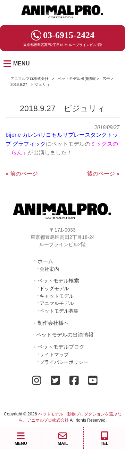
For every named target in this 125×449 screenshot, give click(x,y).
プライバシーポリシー (64, 362)
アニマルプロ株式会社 (29, 79)
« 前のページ (22, 174)
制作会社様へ (53, 323)
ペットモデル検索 (58, 281)
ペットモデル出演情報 (77, 79)
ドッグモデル (54, 288)
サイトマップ (54, 354)
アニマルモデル (57, 303)
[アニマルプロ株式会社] (62, 21)
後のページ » (103, 174)
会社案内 (49, 269)
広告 (106, 79)
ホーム (45, 261)
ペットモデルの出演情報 (64, 335)
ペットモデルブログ (61, 347)
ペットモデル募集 (59, 311)
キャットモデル (57, 296)
